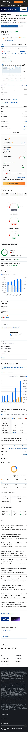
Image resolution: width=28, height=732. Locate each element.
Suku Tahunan (10, 372)
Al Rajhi (15, 511)
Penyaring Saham (10, 5)
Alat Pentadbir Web (5, 664)
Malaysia (18, 5)
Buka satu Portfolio (5, 661)
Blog (2, 655)
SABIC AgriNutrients (6, 511)
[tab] (6, 194)
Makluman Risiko (4, 723)
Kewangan (13, 44)
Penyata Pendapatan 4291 (9, 364)
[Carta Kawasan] (4, 51)
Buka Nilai (23, 85)
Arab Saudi (24, 454)
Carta (7, 44)
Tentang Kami (18, 655)
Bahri (26, 511)
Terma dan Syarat (4, 714)
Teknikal (20, 44)
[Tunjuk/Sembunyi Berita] (9, 51)
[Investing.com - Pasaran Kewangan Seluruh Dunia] (8, 2)
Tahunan (3, 372)
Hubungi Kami (18, 661)
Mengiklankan (18, 658)
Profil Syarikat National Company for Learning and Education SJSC (12, 439)
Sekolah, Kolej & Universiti (20, 445)
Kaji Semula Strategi (9, 40)
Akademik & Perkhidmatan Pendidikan (18, 448)
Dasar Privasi (3, 718)
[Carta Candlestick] (2, 51)
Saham (3, 5)
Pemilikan (12, 48)
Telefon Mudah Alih (5, 658)
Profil (7, 48)
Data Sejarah (17, 48)
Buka (14, 432)
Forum (25, 44)
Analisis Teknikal (6, 190)
